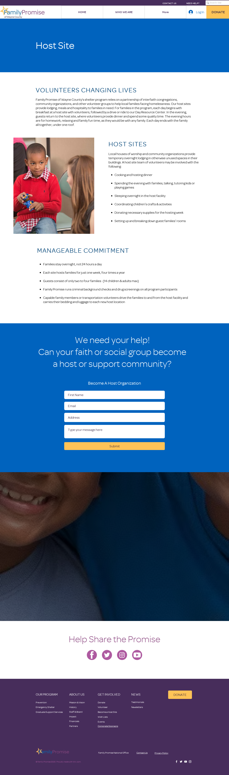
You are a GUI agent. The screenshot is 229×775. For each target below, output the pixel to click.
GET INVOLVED (109, 694)
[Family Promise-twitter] (107, 655)
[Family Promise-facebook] (92, 655)
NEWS (135, 694)
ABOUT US (76, 694)
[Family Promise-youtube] (137, 655)
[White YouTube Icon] (185, 761)
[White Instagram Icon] (190, 761)
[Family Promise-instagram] (122, 655)
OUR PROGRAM (47, 694)
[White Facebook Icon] (176, 761)
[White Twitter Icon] (181, 761)
